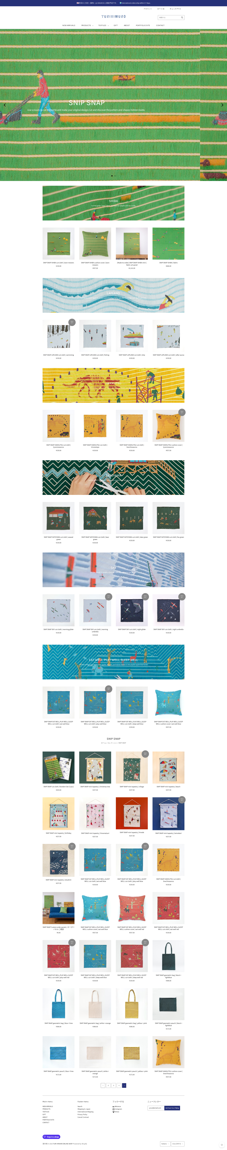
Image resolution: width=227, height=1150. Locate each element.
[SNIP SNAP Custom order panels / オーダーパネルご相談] (58, 908)
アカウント (148, 9)
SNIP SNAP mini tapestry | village (132, 786)
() (160, 9)
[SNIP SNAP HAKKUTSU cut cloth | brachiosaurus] (132, 426)
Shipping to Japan (84, 1109)
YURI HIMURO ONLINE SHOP (62, 1144)
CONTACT (160, 25)
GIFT (116, 25)
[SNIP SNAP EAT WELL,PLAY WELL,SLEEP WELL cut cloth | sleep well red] (132, 956)
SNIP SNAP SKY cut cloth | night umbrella (168, 629)
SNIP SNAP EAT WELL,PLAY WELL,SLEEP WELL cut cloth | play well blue (95, 722)
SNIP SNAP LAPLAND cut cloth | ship (132, 355)
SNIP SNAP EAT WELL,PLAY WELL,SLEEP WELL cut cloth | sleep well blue (131, 722)
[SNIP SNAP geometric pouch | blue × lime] (58, 1052)
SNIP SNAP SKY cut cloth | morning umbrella (95, 630)
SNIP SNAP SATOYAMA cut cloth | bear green (95, 538)
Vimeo (116, 1112)
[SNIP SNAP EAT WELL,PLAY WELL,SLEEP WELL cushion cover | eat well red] (132, 908)
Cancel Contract (83, 1117)
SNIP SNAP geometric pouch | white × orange (95, 1072)
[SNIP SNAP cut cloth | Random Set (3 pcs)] (58, 768)
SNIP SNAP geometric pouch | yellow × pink (132, 1071)
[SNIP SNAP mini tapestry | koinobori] (168, 813)
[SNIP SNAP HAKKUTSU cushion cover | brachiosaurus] (168, 1052)
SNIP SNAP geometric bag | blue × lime (59, 1023)
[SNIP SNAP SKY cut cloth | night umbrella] (168, 610)
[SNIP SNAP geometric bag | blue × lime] (58, 1004)
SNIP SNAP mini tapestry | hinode (132, 832)
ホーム (103, 743)
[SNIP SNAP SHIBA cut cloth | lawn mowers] (58, 244)
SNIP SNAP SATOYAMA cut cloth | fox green (168, 537)
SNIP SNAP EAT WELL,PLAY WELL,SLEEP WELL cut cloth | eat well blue (58, 722)
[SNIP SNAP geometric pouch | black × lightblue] (168, 1004)
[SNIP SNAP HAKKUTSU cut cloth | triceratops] (95, 426)
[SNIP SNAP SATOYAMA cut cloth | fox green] (168, 518)
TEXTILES (102, 25)
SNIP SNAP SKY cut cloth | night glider (132, 629)
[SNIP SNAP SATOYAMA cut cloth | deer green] (132, 518)
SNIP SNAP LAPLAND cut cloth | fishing (95, 355)
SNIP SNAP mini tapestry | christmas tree (95, 786)
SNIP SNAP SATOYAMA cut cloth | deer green (132, 537)
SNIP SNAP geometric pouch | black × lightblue (168, 1024)
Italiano (164, 1144)
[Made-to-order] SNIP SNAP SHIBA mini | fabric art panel (132, 263)
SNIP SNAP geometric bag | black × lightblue (168, 976)
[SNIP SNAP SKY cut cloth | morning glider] (58, 610)
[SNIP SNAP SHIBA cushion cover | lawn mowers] (95, 244)
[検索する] (182, 17)
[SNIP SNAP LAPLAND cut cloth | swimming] (58, 336)
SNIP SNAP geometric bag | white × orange (95, 1023)
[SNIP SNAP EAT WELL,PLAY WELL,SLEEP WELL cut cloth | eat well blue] (58, 703)
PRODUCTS (86, 25)
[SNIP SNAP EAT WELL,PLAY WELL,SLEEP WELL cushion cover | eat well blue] (168, 703)
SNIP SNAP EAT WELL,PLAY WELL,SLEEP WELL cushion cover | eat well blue (168, 722)
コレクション (112, 743)
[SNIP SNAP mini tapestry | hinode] (132, 813)
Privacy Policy (82, 1114)
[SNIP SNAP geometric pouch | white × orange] (95, 1052)
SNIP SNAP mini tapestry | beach (168, 786)
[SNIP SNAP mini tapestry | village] (132, 768)
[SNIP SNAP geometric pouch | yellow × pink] (132, 1052)
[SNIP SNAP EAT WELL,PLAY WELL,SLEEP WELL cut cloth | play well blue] (95, 703)
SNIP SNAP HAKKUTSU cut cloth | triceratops (95, 446)
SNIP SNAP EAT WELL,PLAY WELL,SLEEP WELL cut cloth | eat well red (168, 928)
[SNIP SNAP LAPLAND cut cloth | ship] (132, 336)
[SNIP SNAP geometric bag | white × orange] (95, 1004)
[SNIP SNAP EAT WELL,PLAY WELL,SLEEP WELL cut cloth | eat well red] (168, 908)
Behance (117, 1106)
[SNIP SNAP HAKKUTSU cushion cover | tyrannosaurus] (168, 426)
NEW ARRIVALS (68, 25)
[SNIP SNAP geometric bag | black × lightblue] (168, 956)
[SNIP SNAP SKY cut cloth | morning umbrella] (95, 610)
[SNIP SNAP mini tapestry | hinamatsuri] (95, 813)
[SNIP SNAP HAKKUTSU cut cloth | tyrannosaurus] (58, 426)
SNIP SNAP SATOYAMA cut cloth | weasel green (58, 538)
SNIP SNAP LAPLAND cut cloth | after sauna (168, 355)
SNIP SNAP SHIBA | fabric (168, 262)
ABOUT (127, 25)
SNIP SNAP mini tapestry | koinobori (168, 833)
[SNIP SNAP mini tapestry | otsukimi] (58, 860)
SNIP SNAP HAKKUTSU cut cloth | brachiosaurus (132, 446)
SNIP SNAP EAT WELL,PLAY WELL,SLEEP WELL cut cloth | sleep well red (131, 976)
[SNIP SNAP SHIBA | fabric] (168, 244)
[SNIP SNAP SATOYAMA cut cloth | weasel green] (58, 518)
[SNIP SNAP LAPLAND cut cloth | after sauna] (168, 336)
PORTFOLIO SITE (143, 25)
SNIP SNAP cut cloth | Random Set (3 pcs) (59, 786)
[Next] (222, 105)
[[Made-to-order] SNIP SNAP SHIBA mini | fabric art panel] (132, 244)
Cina (176, 1144)
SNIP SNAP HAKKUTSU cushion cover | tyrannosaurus (169, 446)
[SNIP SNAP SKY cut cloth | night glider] (132, 610)
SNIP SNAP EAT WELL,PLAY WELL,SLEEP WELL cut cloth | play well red (58, 976)
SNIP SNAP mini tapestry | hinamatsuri (95, 833)
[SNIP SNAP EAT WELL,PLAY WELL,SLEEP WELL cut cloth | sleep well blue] (132, 703)
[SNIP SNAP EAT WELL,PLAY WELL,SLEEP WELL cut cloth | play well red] (58, 956)
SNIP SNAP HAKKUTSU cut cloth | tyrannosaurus (58, 446)
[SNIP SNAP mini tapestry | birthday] (58, 813)
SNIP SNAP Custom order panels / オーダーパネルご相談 (58, 928)
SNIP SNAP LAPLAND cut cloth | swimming (58, 355)
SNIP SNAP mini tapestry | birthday (58, 833)
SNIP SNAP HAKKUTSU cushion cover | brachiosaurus (169, 1072)
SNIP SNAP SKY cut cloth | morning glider (59, 629)
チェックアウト (175, 9)
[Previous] (5, 105)
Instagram (118, 1109)
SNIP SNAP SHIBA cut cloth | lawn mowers (58, 262)
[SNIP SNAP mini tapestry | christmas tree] (95, 768)
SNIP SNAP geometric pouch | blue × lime (58, 1071)
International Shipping (85, 1112)
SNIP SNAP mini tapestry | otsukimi (58, 880)
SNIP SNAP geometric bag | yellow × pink (132, 1023)
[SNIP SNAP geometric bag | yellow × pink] (132, 1004)
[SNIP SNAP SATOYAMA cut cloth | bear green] (95, 518)
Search (80, 1106)
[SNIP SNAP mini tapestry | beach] (168, 768)
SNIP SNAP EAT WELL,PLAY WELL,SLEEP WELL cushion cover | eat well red (131, 928)
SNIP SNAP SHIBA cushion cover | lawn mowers (95, 263)
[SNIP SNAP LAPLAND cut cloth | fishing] (95, 336)
